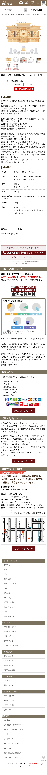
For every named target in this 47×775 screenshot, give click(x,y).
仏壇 (5, 569)
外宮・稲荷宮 (8, 607)
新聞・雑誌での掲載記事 (12, 753)
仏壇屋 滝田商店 (33, 763)
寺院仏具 (7, 593)
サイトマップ (8, 739)
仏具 (5, 588)
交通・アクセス (22, 549)
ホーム (4, 14)
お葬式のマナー (9, 710)
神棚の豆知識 (8, 665)
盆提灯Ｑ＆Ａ (8, 685)
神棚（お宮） (12, 14)
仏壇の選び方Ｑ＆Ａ (11, 631)
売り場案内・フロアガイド (13, 725)
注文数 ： (19, 84)
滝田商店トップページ (12, 758)
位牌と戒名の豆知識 (11, 645)
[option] (23, 36)
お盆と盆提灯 (8, 680)
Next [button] (40, 36)
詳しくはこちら (22, 410)
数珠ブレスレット (10, 583)
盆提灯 (6, 612)
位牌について (8, 641)
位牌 (5, 574)
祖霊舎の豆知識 (9, 670)
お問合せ (7, 734)
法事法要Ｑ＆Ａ (9, 700)
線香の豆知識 (8, 661)
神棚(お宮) (7, 598)
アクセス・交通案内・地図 (13, 730)
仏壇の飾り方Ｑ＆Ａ (11, 627)
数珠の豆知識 (8, 656)
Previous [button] (6, 36)
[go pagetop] (43, 765)
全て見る (7, 565)
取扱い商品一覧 (9, 616)
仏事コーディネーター (12, 744)
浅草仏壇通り (8, 748)
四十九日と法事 (9, 696)
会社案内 (7, 720)
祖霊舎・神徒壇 (9, 602)
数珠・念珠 (8, 579)
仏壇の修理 (8, 636)
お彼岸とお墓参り (10, 705)
